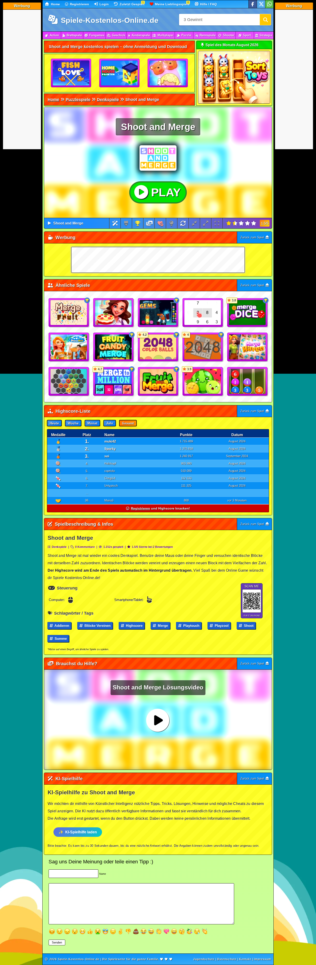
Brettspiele (74, 35)
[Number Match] (203, 313)
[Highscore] (137, 223)
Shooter (228, 35)
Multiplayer (165, 35)
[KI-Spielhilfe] (115, 223)
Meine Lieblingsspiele (172, 4)
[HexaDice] (69, 381)
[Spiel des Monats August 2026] (234, 102)
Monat (92, 423)
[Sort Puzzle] (247, 381)
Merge (162, 626)
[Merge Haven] (247, 347)
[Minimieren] (194, 223)
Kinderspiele (141, 35)
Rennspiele (208, 35)
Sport (247, 35)
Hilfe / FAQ (208, 4)
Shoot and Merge (68, 223)
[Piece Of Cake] (113, 313)
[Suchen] (265, 19)
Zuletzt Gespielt (132, 4)
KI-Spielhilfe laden (81, 832)
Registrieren (79, 4)
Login (104, 4)
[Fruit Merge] (158, 381)
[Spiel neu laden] (183, 223)
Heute (54, 423)
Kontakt (245, 959)
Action (54, 35)
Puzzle (186, 35)
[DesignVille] (69, 347)
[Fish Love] (71, 73)
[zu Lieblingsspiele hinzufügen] (160, 223)
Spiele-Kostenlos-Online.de (108, 20)
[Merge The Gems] (158, 313)
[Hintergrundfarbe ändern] (126, 223)
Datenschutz (226, 959)
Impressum (262, 959)
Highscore (134, 626)
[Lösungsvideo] (149, 223)
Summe (60, 638)
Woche (73, 423)
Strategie (266, 35)
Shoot (248, 626)
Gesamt (128, 423)
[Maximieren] (205, 223)
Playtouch (190, 626)
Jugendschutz (203, 959)
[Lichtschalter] (171, 223)
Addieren (61, 626)
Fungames (96, 35)
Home (55, 4)
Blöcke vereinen (97, 626)
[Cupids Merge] (168, 73)
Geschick (118, 35)
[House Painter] (119, 73)
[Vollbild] (217, 223)
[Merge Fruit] (69, 313)
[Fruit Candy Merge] (113, 347)
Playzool (221, 626)
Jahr (109, 423)
